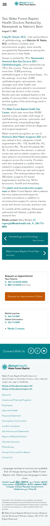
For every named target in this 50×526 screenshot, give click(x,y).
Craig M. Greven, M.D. (14, 36)
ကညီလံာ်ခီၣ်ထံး (21, 484)
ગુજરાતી (44, 482)
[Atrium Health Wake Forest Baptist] (25, 367)
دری (31, 482)
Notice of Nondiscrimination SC (17, 389)
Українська (18, 489)
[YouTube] (44, 351)
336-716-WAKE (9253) (17, 282)
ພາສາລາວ (37, 484)
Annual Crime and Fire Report (16, 452)
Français (37, 482)
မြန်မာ (18, 482)
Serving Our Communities (14, 421)
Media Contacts (16, 328)
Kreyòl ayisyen (8, 484)
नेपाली (44, 484)
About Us (6, 395)
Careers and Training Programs (16, 400)
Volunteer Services (10, 442)
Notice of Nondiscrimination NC (17, 386)
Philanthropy (8, 447)
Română (18, 487)
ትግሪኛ (40, 487)
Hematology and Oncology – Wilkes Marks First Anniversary (28, 238)
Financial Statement (11, 415)
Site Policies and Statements (15, 431)
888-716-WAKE (14, 285)
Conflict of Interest (11, 426)
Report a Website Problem (14, 436)
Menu (5, 2)
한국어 (30, 484)
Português (10, 487)
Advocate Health (10, 410)
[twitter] (38, 351)
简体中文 (24, 482)
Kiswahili (34, 487)
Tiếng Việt (32, 489)
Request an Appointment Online (25, 296)
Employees (7, 405)
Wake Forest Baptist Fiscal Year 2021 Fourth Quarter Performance (27, 253)
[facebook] (31, 351)
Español (5, 482)
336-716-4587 (14, 316)
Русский (26, 487)
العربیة (12, 482)
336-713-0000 (14, 322)
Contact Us (7, 457)
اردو (26, 489)
